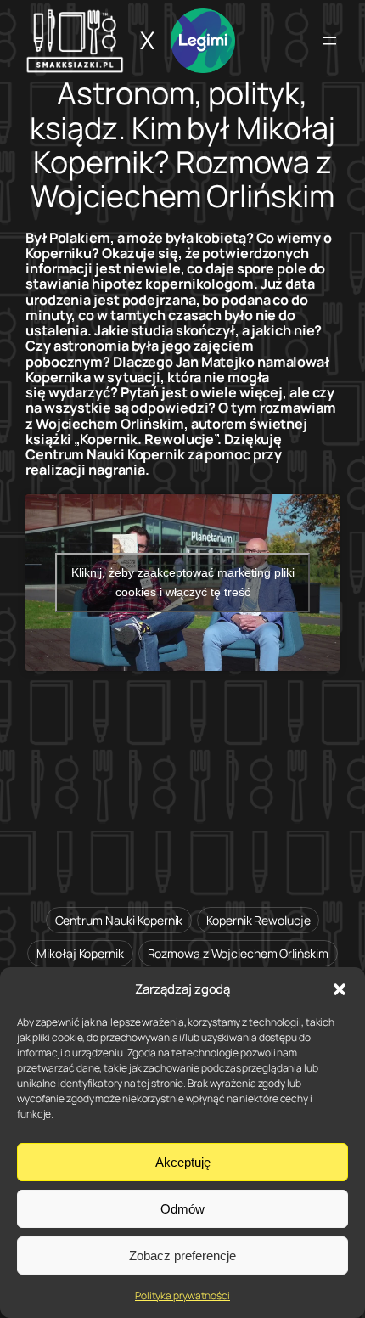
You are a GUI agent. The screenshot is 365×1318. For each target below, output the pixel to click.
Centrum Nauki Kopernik (119, 920)
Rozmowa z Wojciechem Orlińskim (238, 953)
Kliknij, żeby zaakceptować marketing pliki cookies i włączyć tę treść (183, 582)
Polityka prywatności (182, 1295)
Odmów (182, 1209)
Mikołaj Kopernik (79, 953)
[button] (339, 989)
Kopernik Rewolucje (258, 920)
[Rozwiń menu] (329, 41)
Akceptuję (183, 1162)
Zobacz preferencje (182, 1255)
